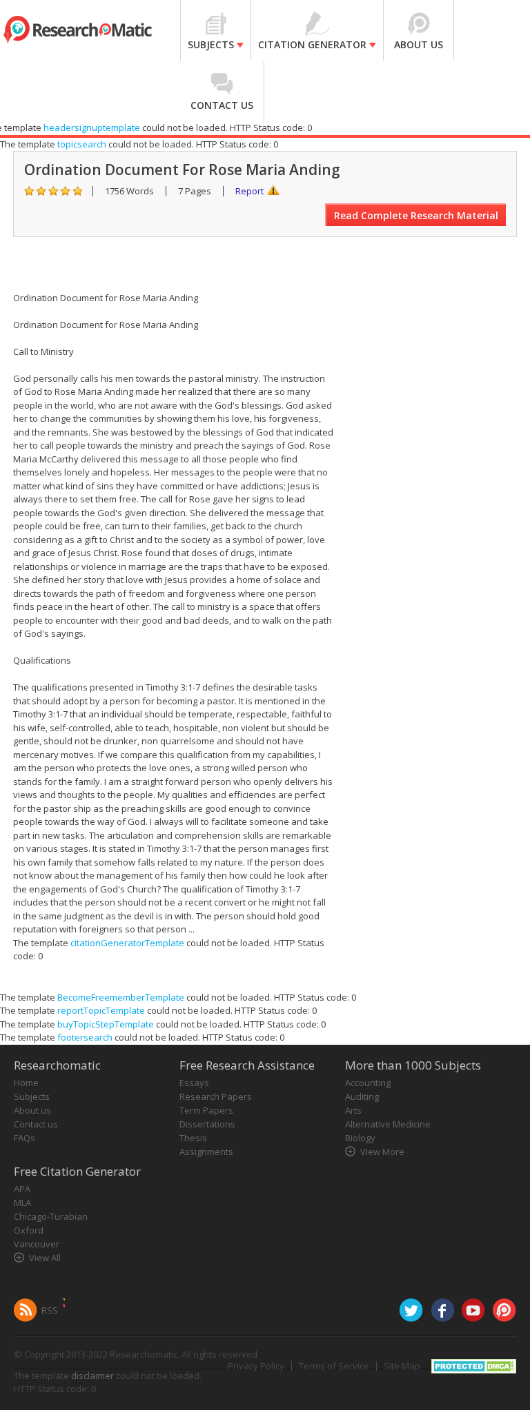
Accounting (368, 1082)
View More (382, 1151)
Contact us (36, 1124)
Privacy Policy (256, 1366)
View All (45, 1257)
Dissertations (207, 1124)
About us (32, 1110)
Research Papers (215, 1096)
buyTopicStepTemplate (105, 1024)
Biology (360, 1138)
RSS (49, 1310)
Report (249, 191)
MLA (22, 1202)
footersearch (84, 1037)
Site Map (402, 1366)
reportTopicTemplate (101, 1010)
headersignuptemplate (91, 127)
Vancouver (36, 1244)
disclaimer (92, 1375)
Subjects (32, 1096)
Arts (353, 1110)
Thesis (193, 1138)
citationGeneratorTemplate (127, 943)
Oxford (28, 1230)
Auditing (362, 1096)
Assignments (206, 1151)
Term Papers (206, 1110)
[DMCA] (473, 1364)
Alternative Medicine (388, 1124)
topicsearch (81, 144)
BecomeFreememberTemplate (120, 997)
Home (26, 1082)
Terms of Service (334, 1366)
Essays (194, 1082)
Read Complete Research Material (416, 215)
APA (22, 1189)
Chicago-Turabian (51, 1216)
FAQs (24, 1138)
